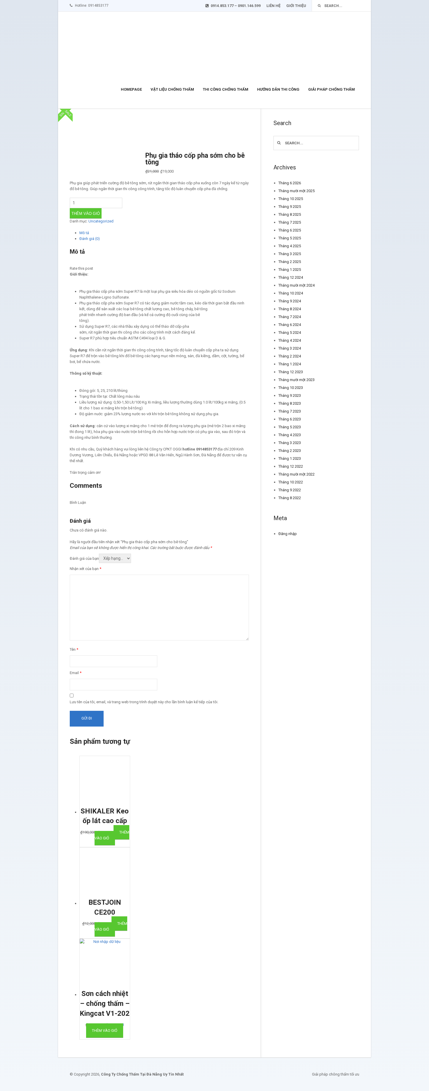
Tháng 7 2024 (289, 317)
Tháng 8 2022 (289, 498)
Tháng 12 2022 (290, 466)
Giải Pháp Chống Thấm (331, 89)
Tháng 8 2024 (289, 309)
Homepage (131, 89)
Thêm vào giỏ (86, 213)
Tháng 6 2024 (289, 324)
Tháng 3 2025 (289, 254)
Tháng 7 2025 (289, 222)
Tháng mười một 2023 (296, 380)
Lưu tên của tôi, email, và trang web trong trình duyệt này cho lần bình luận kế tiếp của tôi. (144, 702)
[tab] (164, 233)
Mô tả (84, 233)
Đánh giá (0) (89, 238)
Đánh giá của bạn (84, 558)
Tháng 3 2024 (289, 348)
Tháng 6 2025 (289, 230)
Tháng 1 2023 (289, 458)
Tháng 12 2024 (290, 277)
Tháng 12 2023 (290, 372)
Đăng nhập (287, 534)
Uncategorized (101, 221)
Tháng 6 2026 (289, 183)
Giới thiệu (296, 5)
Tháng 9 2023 (289, 395)
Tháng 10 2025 (290, 199)
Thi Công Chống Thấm (225, 89)
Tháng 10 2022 (290, 482)
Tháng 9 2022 (289, 490)
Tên (74, 649)
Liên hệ (273, 5)
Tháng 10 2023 (290, 387)
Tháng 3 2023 (289, 443)
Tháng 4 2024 (289, 340)
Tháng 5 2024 (289, 332)
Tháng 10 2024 (290, 293)
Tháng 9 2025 (289, 206)
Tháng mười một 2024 (296, 285)
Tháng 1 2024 (289, 364)
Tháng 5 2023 (289, 427)
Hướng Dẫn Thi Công (278, 89)
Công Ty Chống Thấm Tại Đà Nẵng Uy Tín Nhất (142, 1074)
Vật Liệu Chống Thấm (172, 89)
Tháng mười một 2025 (296, 191)
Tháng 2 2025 (289, 261)
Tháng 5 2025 (289, 238)
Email (75, 673)
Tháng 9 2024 (289, 301)
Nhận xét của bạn (85, 568)
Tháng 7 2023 (289, 411)
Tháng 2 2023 (289, 450)
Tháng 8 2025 (289, 214)
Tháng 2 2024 (289, 356)
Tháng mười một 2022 (296, 474)
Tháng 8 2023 (289, 403)
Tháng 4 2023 (289, 435)
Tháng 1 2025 (289, 269)
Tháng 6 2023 (289, 419)
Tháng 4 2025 (289, 246)
